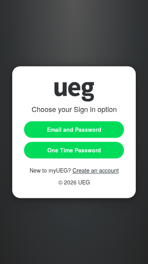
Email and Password (74, 129)
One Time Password (74, 150)
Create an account (96, 170)
